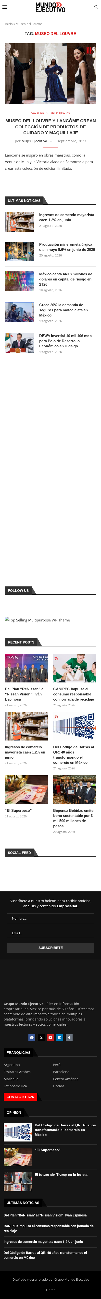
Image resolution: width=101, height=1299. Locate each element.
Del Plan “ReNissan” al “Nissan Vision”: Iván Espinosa (24, 694)
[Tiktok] (69, 1037)
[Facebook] (31, 1037)
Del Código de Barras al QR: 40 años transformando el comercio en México (73, 755)
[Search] (96, 7)
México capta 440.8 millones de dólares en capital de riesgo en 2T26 (65, 279)
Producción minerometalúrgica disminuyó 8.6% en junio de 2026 (67, 247)
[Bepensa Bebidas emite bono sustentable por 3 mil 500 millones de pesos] (74, 789)
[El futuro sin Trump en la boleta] (18, 1181)
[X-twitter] (41, 1037)
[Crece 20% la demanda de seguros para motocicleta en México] (19, 312)
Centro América (65, 1079)
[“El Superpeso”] (26, 789)
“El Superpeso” (18, 810)
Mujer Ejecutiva (34, 141)
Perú (57, 1065)
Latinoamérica (15, 1086)
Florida (58, 1086)
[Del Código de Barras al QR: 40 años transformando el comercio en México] (74, 726)
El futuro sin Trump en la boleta (61, 1175)
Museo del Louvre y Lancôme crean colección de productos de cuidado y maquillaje (50, 126)
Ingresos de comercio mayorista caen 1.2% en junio (66, 217)
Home (50, 1289)
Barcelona (61, 1072)
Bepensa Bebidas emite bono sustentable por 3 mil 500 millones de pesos (73, 818)
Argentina (12, 1065)
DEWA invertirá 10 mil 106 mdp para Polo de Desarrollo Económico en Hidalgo (65, 341)
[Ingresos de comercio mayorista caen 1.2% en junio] (19, 222)
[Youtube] (50, 1037)
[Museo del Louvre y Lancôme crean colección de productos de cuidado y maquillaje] (50, 73)
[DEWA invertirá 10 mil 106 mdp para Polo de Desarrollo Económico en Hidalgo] (19, 343)
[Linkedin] (59, 1037)
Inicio (9, 24)
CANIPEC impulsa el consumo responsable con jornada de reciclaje (73, 694)
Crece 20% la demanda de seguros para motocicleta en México (63, 310)
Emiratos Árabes (17, 1072)
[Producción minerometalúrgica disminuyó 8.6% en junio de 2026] (19, 251)
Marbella (11, 1079)
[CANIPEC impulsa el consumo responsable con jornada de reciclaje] (74, 668)
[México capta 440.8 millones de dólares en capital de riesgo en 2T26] (19, 281)
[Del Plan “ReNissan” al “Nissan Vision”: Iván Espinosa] (26, 668)
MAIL (31, 1096)
